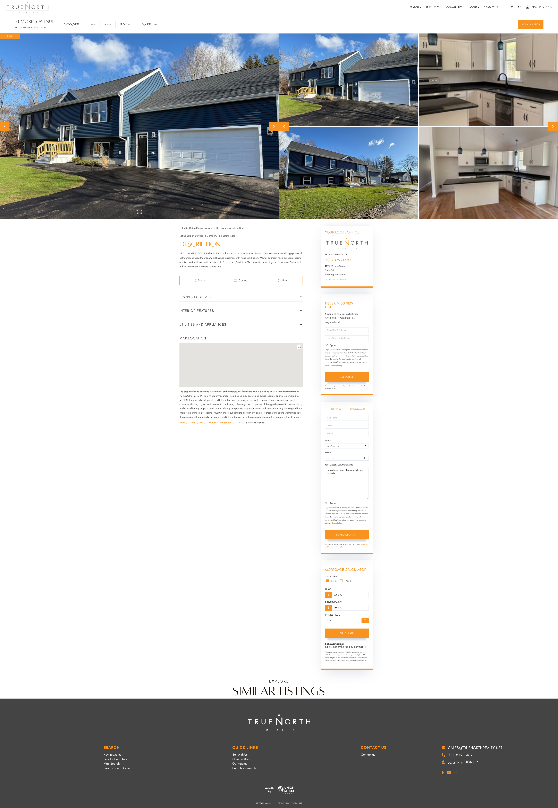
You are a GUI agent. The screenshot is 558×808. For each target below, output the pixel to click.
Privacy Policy (336, 365)
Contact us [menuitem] (368, 754)
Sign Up (536, 7)
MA (201, 422)
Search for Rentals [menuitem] (244, 768)
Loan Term (331, 576)
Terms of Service (333, 547)
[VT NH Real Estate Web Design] (286, 790)
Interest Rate (332, 615)
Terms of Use (296, 803)
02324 (239, 422)
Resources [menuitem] (433, 7)
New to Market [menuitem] (113, 754)
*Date (328, 440)
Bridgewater (225, 422)
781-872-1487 (338, 260)
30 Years (333, 580)
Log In (548, 7)
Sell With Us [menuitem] (239, 754)
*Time (328, 452)
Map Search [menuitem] (112, 763)
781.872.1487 (460, 755)
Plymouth (211, 422)
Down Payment (333, 602)
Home (182, 422)
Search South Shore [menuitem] (117, 768)
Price (328, 589)
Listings (192, 422)
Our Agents (341, 279)
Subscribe (347, 376)
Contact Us (330, 279)
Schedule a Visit (357, 409)
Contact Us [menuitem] (491, 7)
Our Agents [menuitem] (239, 763)
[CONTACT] (530, 24)
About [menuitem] (473, 7)
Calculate (347, 633)
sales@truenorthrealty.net (475, 748)
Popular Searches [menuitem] (115, 759)
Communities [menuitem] (454, 7)
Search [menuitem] (414, 7)
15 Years (347, 580)
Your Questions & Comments (339, 464)
